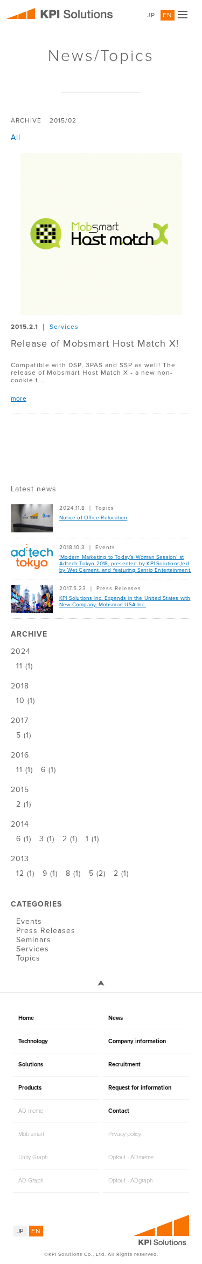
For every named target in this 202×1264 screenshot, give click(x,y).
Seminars (33, 939)
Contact (118, 1110)
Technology (33, 1041)
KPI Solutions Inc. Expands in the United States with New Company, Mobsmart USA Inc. (124, 601)
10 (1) (25, 700)
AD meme (30, 1110)
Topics (104, 508)
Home (26, 1018)
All (15, 137)
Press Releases (118, 588)
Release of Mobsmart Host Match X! (95, 343)
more (18, 398)
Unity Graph (33, 1157)
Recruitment (124, 1064)
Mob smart (31, 1134)
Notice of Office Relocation (93, 518)
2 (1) (23, 804)
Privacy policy (124, 1134)
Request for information (139, 1087)
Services (64, 326)
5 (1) (23, 735)
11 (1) (24, 666)
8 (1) (73, 873)
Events (105, 547)
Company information (137, 1041)
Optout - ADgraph (130, 1180)
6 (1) (48, 769)
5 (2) (97, 873)
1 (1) (92, 838)
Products (29, 1087)
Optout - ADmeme (131, 1157)
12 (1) (25, 873)
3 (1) (46, 838)
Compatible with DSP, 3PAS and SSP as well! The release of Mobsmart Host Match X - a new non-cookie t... (93, 372)
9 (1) (50, 873)
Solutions (30, 1064)
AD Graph (31, 1180)
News (115, 1018)
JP (151, 15)
